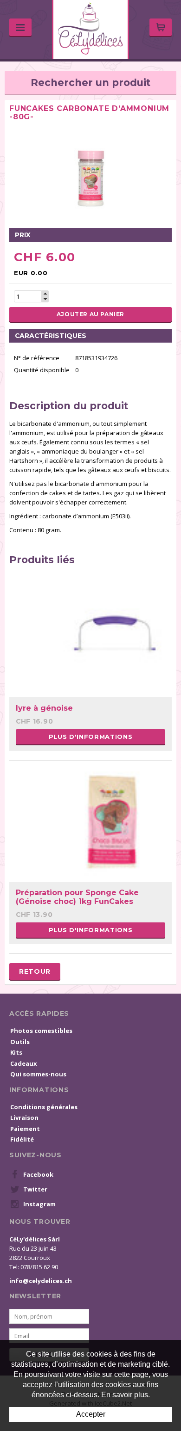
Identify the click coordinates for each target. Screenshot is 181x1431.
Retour (35, 971)
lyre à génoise (44, 708)
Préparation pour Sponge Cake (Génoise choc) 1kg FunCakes (77, 897)
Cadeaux (23, 1063)
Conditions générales (44, 1107)
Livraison (24, 1117)
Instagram (39, 1204)
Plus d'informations (90, 736)
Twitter (35, 1189)
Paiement (25, 1128)
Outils (20, 1042)
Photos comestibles (41, 1030)
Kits (16, 1052)
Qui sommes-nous (38, 1074)
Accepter (90, 1414)
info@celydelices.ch (40, 1281)
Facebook (38, 1174)
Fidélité (22, 1139)
